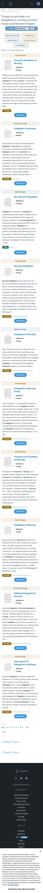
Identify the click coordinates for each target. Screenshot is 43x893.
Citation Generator (21, 814)
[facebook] (16, 780)
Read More (20, 115)
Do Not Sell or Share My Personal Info (21, 889)
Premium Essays (21, 798)
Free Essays (21, 801)
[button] (2, 3)
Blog (21, 841)
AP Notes (21, 807)
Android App (21, 820)
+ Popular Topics (10, 752)
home (3, 9)
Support (21, 847)
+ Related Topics (10, 741)
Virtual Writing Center (21, 804)
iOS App (21, 817)
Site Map (21, 844)
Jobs (18, 837)
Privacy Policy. (13, 885)
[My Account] (39, 4)
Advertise (21, 834)
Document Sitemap (21, 795)
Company (21, 831)
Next (4, 732)
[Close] (40, 851)
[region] (21, 870)
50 (27, 727)
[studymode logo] (16, 4)
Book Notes (21, 810)
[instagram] (26, 780)
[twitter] (21, 780)
